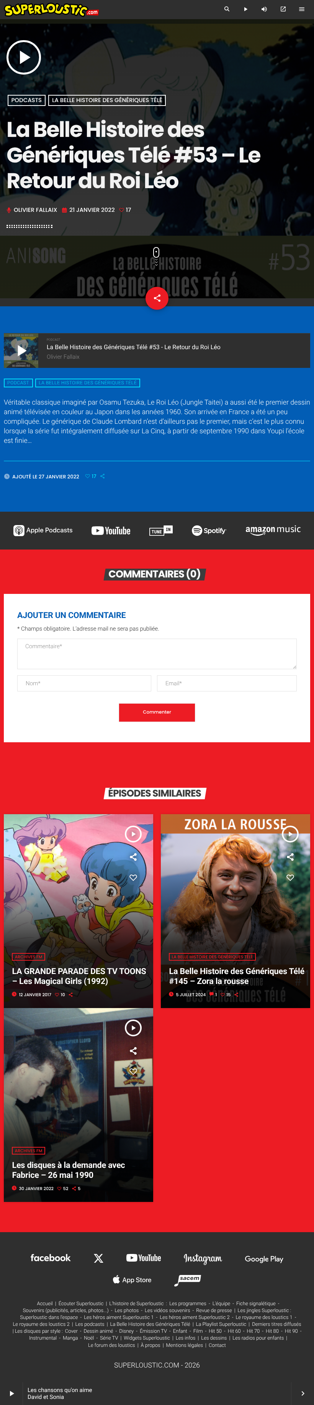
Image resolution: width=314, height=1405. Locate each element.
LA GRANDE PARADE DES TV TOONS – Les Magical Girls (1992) (79, 976)
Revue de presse (214, 1311)
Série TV (109, 1338)
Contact (217, 1345)
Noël (89, 1338)
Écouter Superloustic (81, 1304)
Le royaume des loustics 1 (264, 1317)
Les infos (186, 1338)
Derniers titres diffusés (276, 1324)
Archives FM (28, 957)
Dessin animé (98, 1331)
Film (198, 1331)
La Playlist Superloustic (221, 1324)
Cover (71, 1331)
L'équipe (222, 1304)
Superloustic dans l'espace (49, 1317)
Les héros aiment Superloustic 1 (119, 1317)
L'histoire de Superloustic (136, 1304)
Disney (126, 1331)
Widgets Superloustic (147, 1338)
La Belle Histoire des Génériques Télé (107, 100)
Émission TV (153, 1331)
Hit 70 (253, 1331)
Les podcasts (90, 1324)
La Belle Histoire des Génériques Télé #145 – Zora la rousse (236, 976)
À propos (150, 1345)
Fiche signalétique (256, 1304)
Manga (70, 1338)
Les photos (126, 1311)
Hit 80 (272, 1331)
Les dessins (214, 1338)
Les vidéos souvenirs (167, 1311)
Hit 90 (291, 1331)
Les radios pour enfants (258, 1338)
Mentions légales (184, 1345)
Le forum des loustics (111, 1345)
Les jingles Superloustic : (264, 1311)
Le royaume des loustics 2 (41, 1324)
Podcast (18, 383)
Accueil (45, 1304)
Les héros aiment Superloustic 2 (194, 1317)
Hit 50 (215, 1331)
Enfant (180, 1331)
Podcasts (26, 100)
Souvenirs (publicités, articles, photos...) (66, 1311)
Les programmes (187, 1304)
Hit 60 (234, 1331)
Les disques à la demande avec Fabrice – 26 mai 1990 (68, 1170)
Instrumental (43, 1338)
